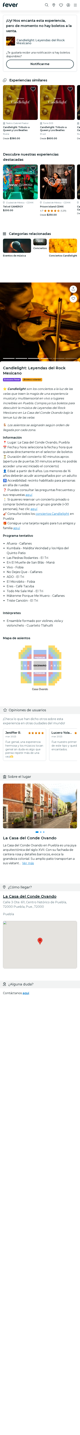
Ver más (28, 863)
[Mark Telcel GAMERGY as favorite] (33, 168)
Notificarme (40, 64)
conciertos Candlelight (52, 514)
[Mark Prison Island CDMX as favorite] (70, 168)
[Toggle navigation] (75, 5)
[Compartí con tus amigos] (73, 289)
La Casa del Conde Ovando (29, 896)
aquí (28, 495)
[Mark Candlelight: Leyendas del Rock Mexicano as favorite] (73, 299)
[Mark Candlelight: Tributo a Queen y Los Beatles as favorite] (33, 89)
